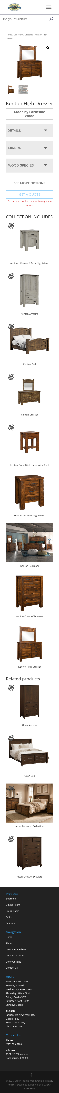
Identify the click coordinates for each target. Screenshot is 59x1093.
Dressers (29, 34)
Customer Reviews (16, 949)
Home (9, 34)
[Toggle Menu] (48, 7)
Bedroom (18, 34)
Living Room (12, 910)
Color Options (13, 961)
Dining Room (13, 904)
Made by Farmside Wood (29, 114)
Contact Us (12, 967)
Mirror (14, 148)
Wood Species (21, 165)
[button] (48, 48)
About (9, 943)
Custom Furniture (15, 955)
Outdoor (10, 923)
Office (9, 917)
